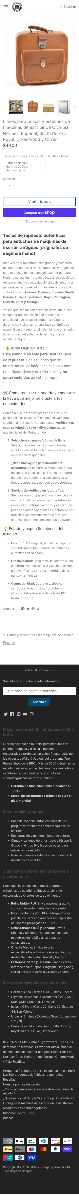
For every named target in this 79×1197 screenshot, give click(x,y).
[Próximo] (74, 106)
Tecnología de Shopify (17, 1171)
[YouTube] (25, 714)
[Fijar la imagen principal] (33, 608)
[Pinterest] (19, 714)
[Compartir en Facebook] (22, 608)
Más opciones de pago (39, 221)
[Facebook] (12, 714)
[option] (16, 107)
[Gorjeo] (6, 714)
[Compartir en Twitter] (27, 608)
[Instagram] (32, 714)
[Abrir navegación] (6, 7)
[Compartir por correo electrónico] (38, 608)
